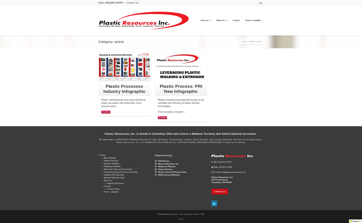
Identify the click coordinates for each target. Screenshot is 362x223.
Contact (236, 20)
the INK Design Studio (189, 214)
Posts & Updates (253, 20)
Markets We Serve (115, 183)
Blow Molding (110, 158)
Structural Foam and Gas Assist (118, 169)
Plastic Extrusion (111, 161)
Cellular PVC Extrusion (114, 175)
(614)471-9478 (224, 162)
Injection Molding (111, 163)
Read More (105, 112)
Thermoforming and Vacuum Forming (120, 172)
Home (103, 155)
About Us (220, 20)
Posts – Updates (111, 192)
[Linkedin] (261, 3)
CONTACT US (219, 192)
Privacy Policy (113, 189)
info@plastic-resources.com (233, 172)
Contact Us (132, 3)
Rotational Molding (112, 166)
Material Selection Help (114, 178)
